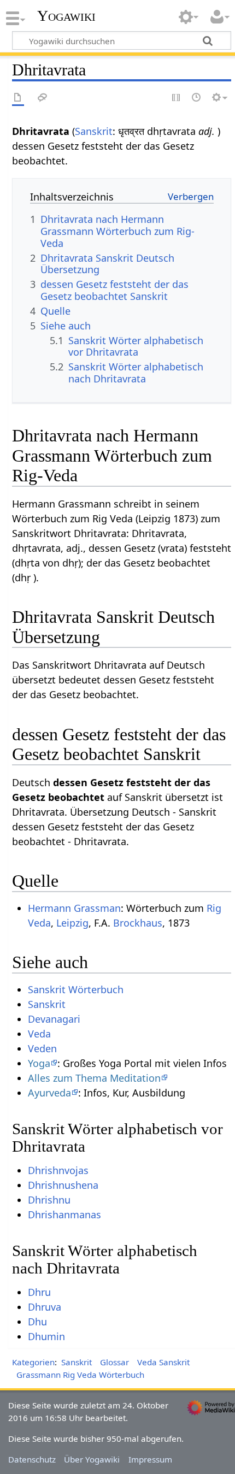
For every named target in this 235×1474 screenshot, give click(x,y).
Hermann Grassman (74, 908)
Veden (42, 1048)
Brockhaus (137, 922)
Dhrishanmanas (64, 1214)
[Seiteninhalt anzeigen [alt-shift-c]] (18, 98)
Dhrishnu (49, 1199)
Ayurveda (49, 1092)
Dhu (37, 1321)
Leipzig (72, 922)
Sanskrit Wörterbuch (76, 989)
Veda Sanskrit (163, 1362)
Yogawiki (66, 15)
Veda (39, 1033)
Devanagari (54, 1018)
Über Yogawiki (92, 1459)
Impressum (150, 1459)
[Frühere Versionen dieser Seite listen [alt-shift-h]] (197, 98)
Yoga (39, 1063)
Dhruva (44, 1306)
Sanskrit (94, 131)
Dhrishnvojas (58, 1170)
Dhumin (46, 1336)
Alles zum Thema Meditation (94, 1077)
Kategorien (33, 1362)
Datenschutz (32, 1459)
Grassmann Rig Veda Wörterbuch (80, 1374)
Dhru (39, 1292)
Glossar (114, 1362)
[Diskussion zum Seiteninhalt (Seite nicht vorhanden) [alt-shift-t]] (43, 98)
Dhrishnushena (63, 1185)
